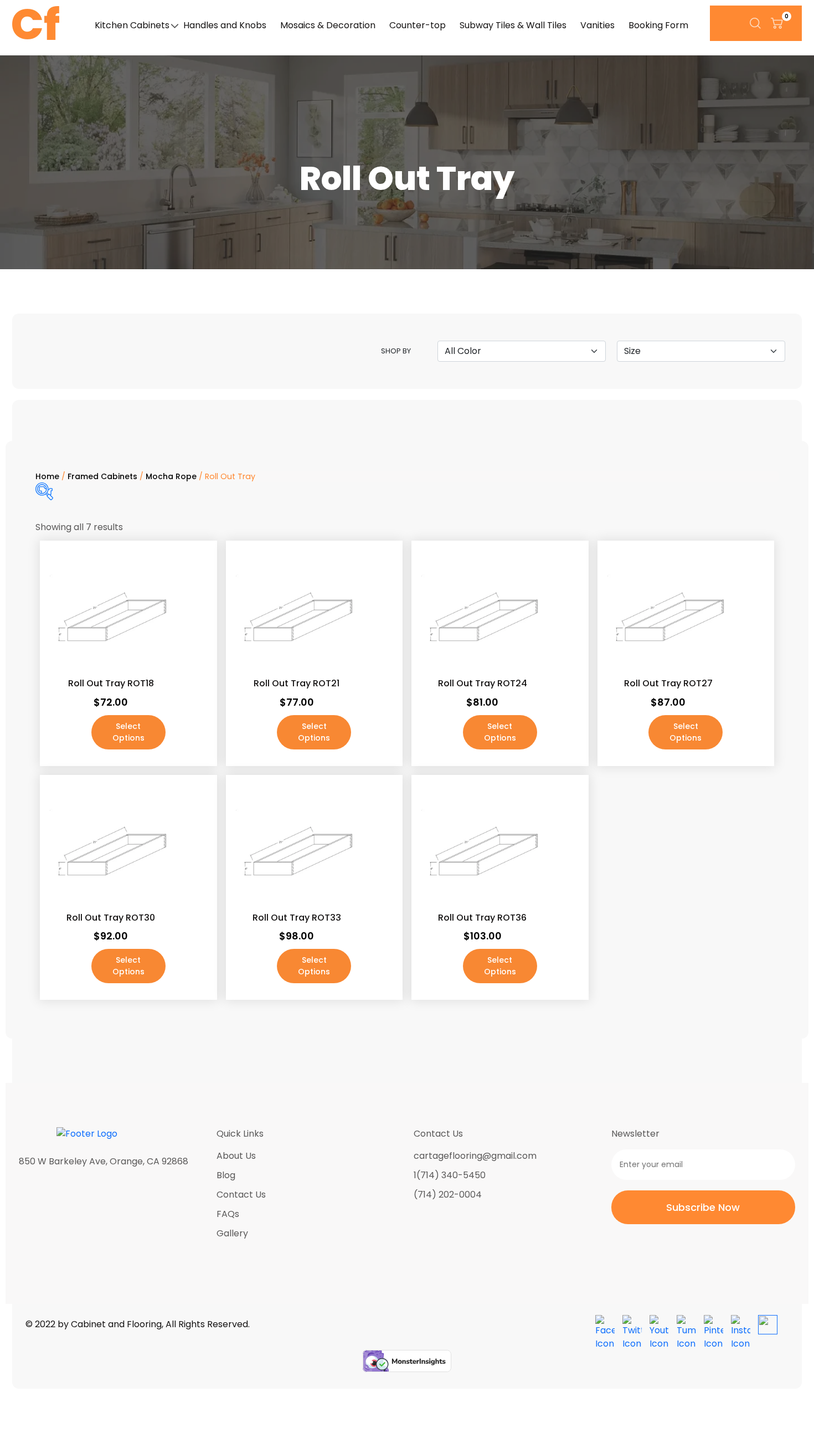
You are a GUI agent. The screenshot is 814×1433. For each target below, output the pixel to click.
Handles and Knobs (224, 25)
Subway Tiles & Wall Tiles (513, 25)
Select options (128, 732)
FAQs (228, 1214)
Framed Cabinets (102, 476)
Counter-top (417, 25)
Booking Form (658, 25)
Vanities (597, 25)
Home (47, 476)
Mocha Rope (171, 476)
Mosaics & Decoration (327, 25)
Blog (226, 1175)
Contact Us (241, 1194)
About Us (236, 1155)
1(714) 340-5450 (450, 1175)
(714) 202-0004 (448, 1194)
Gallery (232, 1233)
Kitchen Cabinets (132, 25)
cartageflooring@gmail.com (475, 1155)
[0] (777, 23)
